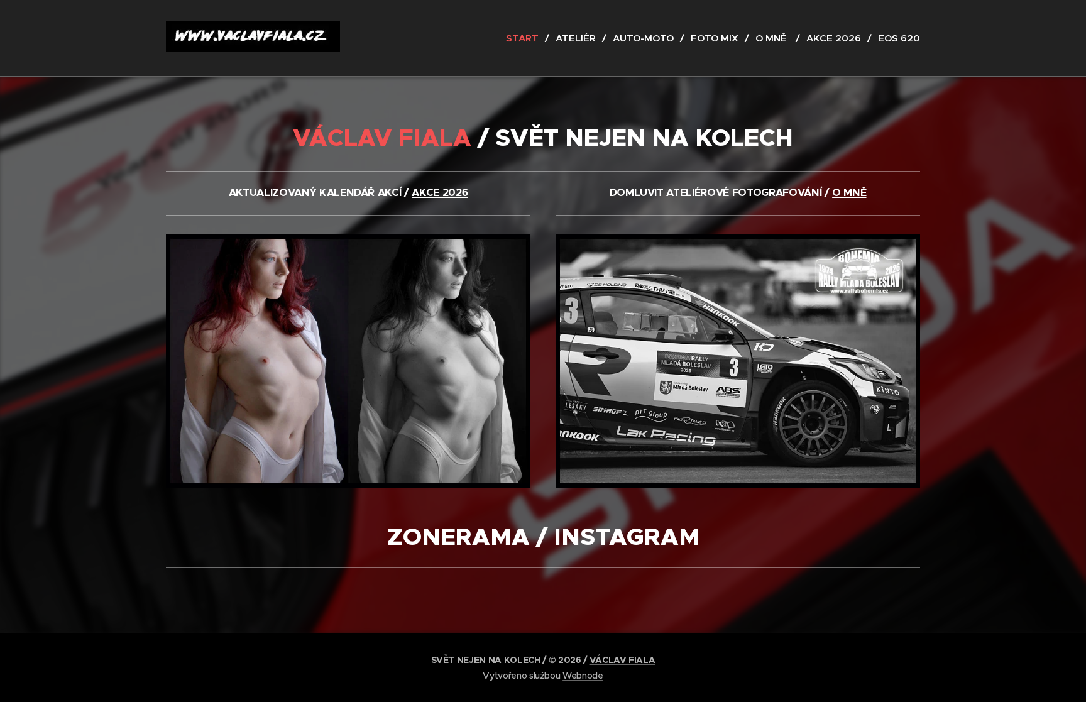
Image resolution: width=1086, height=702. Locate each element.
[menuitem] (526, 38)
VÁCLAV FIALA (622, 660)
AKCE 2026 (440, 192)
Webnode (582, 675)
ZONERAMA (458, 537)
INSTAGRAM (627, 537)
